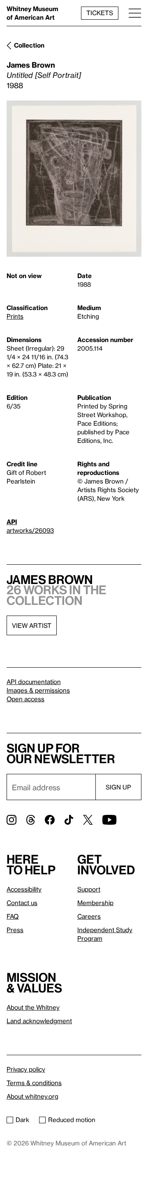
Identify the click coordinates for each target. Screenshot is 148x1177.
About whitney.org (32, 1096)
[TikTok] (69, 820)
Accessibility (24, 889)
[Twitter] (87, 820)
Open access (25, 699)
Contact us (22, 902)
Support (88, 889)
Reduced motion (71, 1119)
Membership (95, 902)
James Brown (31, 64)
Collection (29, 45)
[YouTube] (109, 820)
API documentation (34, 681)
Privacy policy (26, 1069)
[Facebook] (50, 820)
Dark (22, 1119)
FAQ (12, 916)
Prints (15, 316)
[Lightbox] (74, 178)
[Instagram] (11, 820)
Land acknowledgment (39, 1020)
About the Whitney (33, 1007)
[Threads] (30, 820)
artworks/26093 (30, 530)
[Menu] (134, 13)
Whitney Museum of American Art (32, 13)
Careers (89, 916)
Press (15, 929)
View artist (31, 625)
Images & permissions (38, 690)
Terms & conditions (34, 1082)
